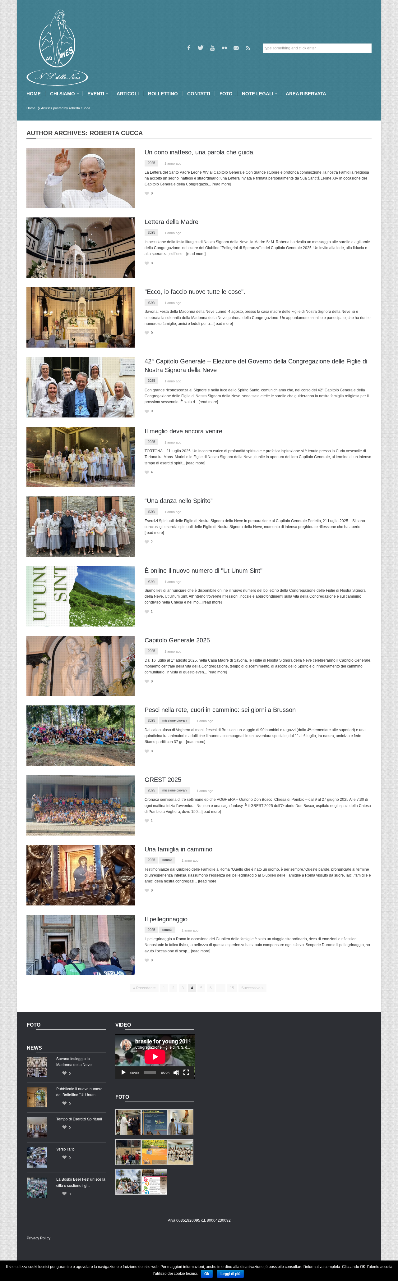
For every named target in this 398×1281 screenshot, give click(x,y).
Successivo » (252, 988)
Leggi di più (230, 1274)
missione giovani (174, 720)
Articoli (128, 93)
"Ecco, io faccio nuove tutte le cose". (195, 291)
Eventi (94, 93)
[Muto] (176, 1072)
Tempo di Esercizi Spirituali (79, 1118)
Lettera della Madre (171, 221)
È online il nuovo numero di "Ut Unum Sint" (203, 570)
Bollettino (163, 93)
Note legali (256, 93)
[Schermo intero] (186, 1072)
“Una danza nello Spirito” (179, 500)
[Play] (123, 1072)
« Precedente (144, 988)
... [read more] (219, 184)
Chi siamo (61, 93)
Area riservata (306, 93)
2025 (151, 163)
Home (33, 93)
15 (232, 988)
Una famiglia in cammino (178, 849)
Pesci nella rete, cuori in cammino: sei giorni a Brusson (220, 709)
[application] (155, 1056)
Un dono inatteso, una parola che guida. (200, 152)
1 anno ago (172, 163)
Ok (206, 1274)
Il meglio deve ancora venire (183, 431)
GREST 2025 (163, 779)
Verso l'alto (65, 1148)
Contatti (198, 93)
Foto (226, 93)
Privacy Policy (38, 1238)
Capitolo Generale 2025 (177, 640)
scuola (167, 860)
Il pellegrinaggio (166, 919)
